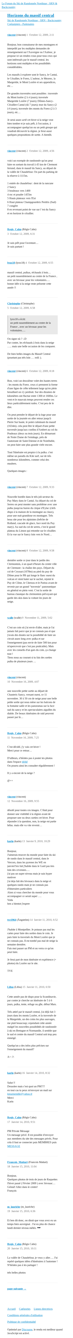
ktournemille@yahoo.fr (19, 1093)
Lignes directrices (43, 1308)
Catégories (24, 1308)
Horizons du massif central (30, 15)
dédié (25, 761)
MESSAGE (13, 1146)
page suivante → (16, 1288)
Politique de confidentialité (21, 1321)
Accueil (11, 1308)
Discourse (27, 1329)
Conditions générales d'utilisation (25, 1315)
